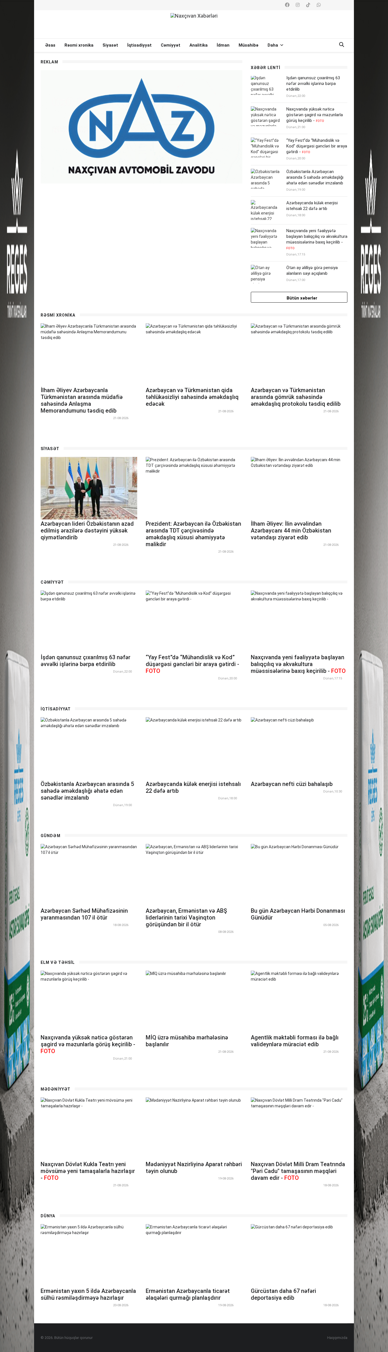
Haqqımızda (337, 1338)
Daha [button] (273, 45)
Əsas (50, 45)
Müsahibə (248, 45)
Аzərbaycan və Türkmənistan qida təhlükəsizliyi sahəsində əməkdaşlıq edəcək (192, 397)
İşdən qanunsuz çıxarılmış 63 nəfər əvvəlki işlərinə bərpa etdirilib (313, 83)
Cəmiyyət (170, 45)
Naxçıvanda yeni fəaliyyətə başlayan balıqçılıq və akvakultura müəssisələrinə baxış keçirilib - (316, 239)
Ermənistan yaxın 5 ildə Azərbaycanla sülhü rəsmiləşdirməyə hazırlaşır (88, 1294)
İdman (223, 45)
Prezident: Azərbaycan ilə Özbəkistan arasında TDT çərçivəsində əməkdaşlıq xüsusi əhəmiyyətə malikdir (193, 534)
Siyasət (110, 45)
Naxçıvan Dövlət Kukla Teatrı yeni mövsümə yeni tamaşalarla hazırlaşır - (88, 1171)
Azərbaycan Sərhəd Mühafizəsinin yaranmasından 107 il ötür (84, 914)
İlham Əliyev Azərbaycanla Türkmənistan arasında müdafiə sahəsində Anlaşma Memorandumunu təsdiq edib (82, 400)
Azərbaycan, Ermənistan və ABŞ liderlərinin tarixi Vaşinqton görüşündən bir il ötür (186, 917)
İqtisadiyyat (139, 45)
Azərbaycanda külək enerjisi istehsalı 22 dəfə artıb (312, 205)
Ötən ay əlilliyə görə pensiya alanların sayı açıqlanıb (312, 270)
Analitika (198, 45)
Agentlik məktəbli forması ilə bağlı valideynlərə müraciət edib (295, 1041)
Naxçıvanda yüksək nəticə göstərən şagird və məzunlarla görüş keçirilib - (314, 115)
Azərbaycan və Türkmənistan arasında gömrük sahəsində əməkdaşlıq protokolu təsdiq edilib (296, 397)
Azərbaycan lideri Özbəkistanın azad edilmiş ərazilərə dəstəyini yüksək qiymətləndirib (87, 530)
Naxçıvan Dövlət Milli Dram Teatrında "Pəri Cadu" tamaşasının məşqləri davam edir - (298, 1171)
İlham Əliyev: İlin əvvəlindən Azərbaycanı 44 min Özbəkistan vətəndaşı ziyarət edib (291, 530)
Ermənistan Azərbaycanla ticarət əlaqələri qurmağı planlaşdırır (188, 1294)
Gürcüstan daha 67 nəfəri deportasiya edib (283, 1294)
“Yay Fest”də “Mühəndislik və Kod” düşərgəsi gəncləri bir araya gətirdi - (316, 146)
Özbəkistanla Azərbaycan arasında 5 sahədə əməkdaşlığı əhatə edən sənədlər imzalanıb (314, 177)
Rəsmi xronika (78, 45)
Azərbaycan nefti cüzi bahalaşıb (292, 784)
